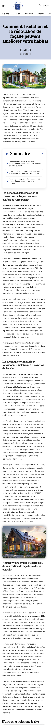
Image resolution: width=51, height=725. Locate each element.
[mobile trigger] (4, 5)
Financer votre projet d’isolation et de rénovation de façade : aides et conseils (24, 181)
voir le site (20, 352)
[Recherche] (40, 6)
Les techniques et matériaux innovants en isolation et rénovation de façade (25, 172)
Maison (25, 50)
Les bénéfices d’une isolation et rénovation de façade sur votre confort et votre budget (25, 163)
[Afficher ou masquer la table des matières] (36, 153)
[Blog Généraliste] (18, 5)
